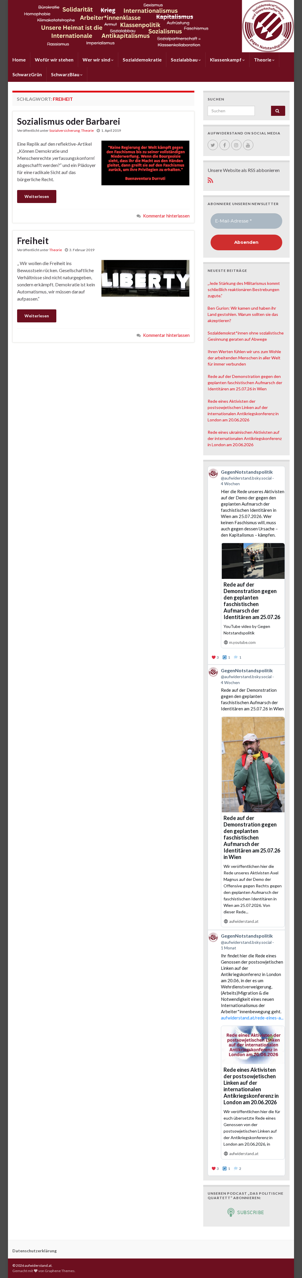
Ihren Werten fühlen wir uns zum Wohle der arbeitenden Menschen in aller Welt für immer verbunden (244, 357)
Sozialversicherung (64, 130)
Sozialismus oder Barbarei (68, 121)
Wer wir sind (97, 59)
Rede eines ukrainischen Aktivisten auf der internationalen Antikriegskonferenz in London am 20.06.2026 (245, 438)
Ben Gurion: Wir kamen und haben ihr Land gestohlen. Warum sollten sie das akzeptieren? (243, 314)
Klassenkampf (226, 59)
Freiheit (33, 240)
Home (19, 59)
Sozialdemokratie (142, 59)
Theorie (263, 59)
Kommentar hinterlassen (166, 215)
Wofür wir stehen (54, 59)
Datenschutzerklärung (34, 1250)
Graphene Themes (60, 1271)
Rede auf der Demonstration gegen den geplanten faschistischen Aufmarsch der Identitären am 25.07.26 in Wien (245, 382)
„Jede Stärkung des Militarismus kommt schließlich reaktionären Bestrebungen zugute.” (244, 289)
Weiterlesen (36, 196)
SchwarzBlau (65, 74)
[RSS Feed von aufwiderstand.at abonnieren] (210, 179)
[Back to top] (288, 1264)
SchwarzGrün (27, 74)
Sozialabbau (184, 59)
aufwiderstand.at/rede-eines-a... (252, 1017)
